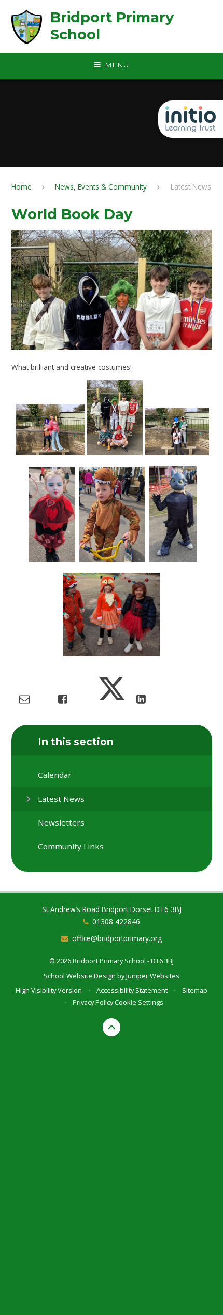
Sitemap (194, 990)
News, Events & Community (101, 187)
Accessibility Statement (132, 990)
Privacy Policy (93, 1002)
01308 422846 (116, 922)
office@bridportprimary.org (117, 938)
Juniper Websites (152, 975)
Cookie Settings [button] (139, 1002)
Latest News (191, 187)
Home (21, 187)
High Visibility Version (49, 990)
